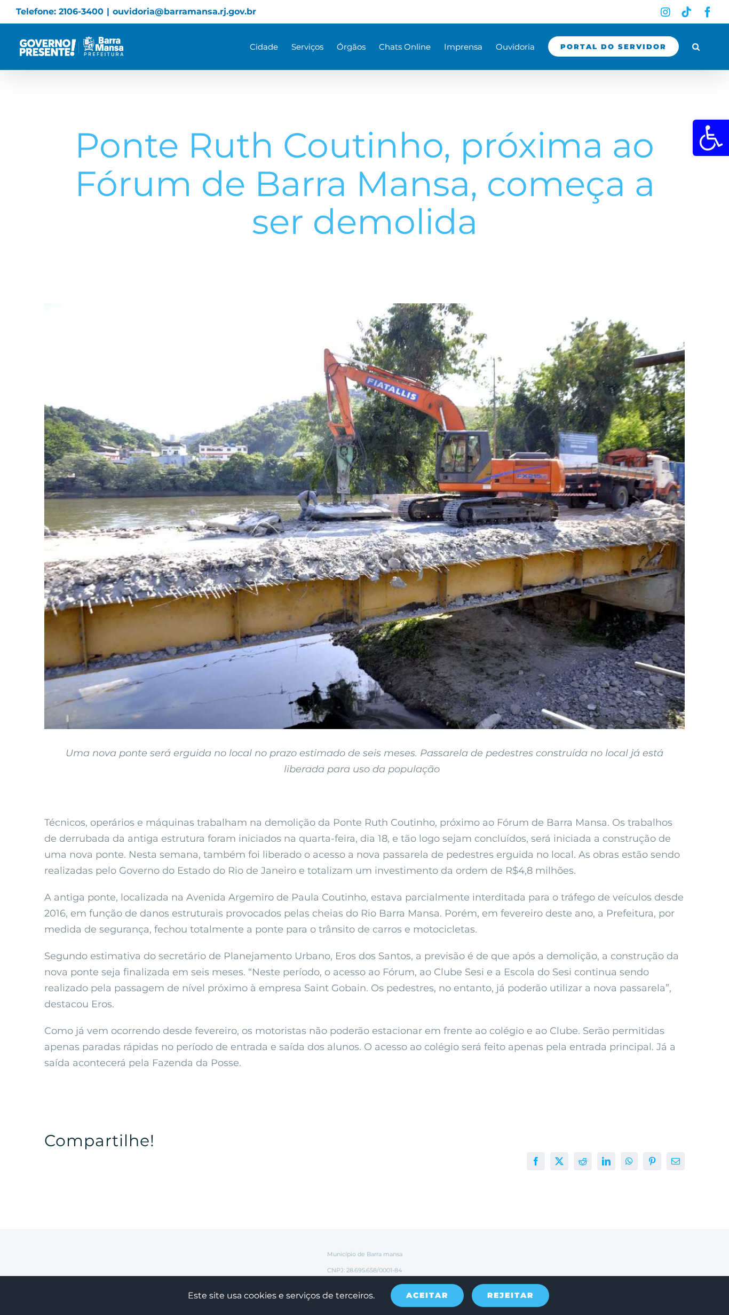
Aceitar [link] (427, 1295)
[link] (711, 138)
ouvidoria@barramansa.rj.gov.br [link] (184, 11)
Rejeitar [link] (510, 1295)
